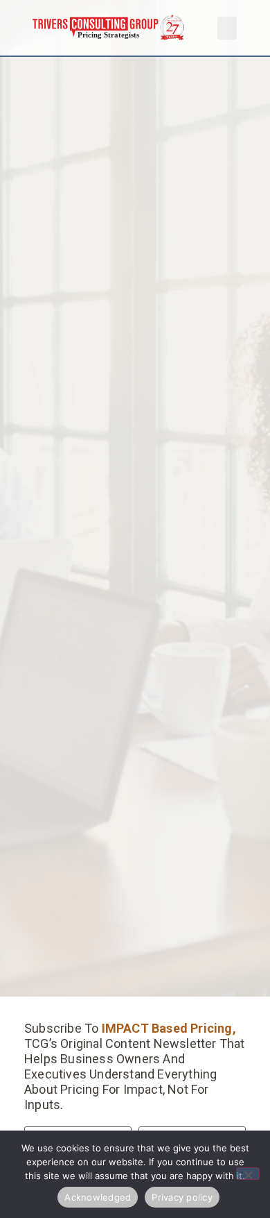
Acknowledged (97, 1197)
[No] (248, 1173)
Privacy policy (182, 1197)
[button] (227, 28)
